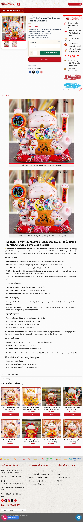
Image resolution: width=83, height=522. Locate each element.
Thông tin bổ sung (11, 374)
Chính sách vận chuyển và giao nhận (41, 471)
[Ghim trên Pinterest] (41, 72)
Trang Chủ (25, 4)
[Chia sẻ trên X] (33, 72)
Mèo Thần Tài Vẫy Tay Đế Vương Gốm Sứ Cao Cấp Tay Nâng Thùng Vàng (52, 408)
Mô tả (7, 95)
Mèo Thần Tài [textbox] (13, 510)
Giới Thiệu (52, 4)
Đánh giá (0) (9, 379)
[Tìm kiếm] (18, 4)
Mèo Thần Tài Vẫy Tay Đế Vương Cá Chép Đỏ (72, 408)
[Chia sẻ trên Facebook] (30, 72)
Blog (31, 4)
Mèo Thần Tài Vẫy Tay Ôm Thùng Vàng (72, 440)
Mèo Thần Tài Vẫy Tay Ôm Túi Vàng (11, 440)
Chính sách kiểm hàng (36, 484)
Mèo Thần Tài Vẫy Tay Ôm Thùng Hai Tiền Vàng (22, 367)
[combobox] (13, 510)
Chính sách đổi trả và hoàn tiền (39, 474)
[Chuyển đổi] (3, 95)
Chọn (10, 414)
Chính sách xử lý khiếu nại (37, 481)
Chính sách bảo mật (41, 4)
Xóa (59, 41)
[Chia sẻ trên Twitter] (37, 72)
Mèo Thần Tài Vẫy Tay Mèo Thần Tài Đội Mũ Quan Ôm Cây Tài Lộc (31, 441)
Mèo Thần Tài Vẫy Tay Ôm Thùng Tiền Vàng (52, 440)
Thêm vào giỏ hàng (50, 52)
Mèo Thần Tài (47, 16)
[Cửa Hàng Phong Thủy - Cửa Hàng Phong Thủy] (8, 4)
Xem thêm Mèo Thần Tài (14, 361)
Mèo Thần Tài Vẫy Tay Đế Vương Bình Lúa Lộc (22, 364)
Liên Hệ (59, 4)
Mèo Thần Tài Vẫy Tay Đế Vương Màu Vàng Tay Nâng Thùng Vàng (31, 408)
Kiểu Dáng (33, 42)
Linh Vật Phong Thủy (34, 16)
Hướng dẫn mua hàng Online (38, 477)
